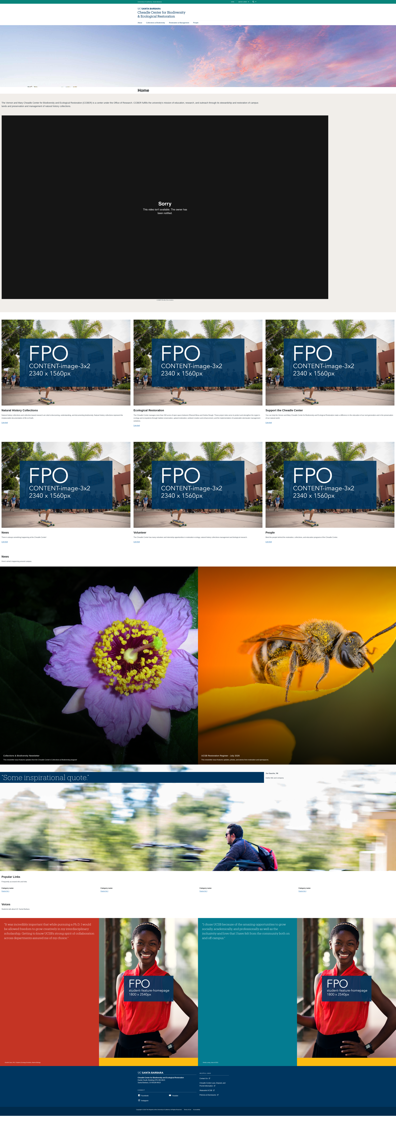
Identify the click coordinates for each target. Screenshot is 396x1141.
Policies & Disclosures (208, 1095)
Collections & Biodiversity (155, 23)
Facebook (144, 1096)
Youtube (175, 1096)
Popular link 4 (302, 891)
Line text (5, 422)
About (140, 23)
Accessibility (196, 1109)
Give (232, 2)
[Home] (162, 17)
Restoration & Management (179, 23)
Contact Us (204, 1078)
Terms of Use (187, 1109)
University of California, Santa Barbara (150, 2)
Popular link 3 (203, 891)
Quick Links (242, 2)
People (195, 23)
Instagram (144, 1100)
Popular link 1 (5, 891)
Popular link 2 (104, 891)
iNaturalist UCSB (206, 1090)
